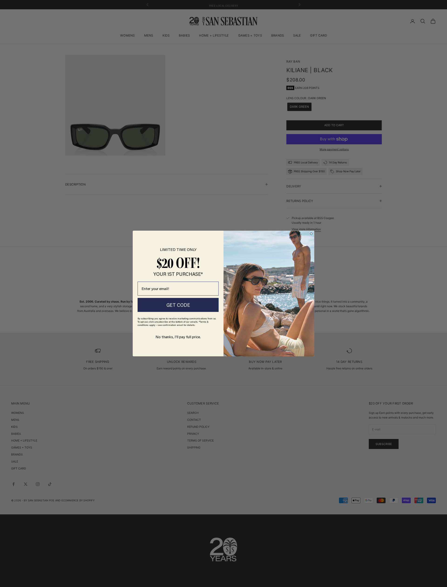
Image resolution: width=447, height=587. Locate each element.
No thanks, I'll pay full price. (178, 336)
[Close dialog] (311, 234)
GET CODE (178, 305)
